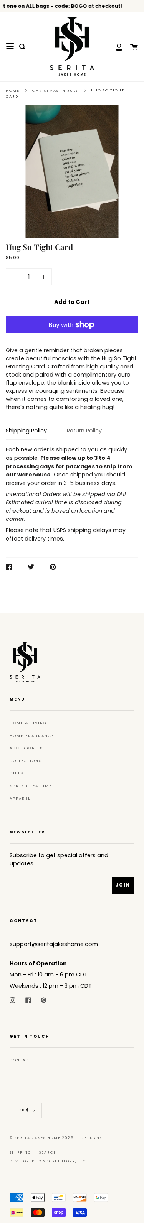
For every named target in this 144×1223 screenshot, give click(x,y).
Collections (26, 760)
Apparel (20, 798)
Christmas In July (55, 90)
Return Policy (84, 430)
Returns (91, 1137)
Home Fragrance (32, 735)
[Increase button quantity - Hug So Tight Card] (42, 276)
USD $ (22, 1110)
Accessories (26, 747)
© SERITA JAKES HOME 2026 (42, 1137)
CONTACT (21, 1060)
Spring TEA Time (31, 785)
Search (48, 1152)
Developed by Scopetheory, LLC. (49, 1161)
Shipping (20, 1152)
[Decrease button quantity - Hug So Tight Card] (15, 276)
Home (13, 90)
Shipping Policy (26, 430)
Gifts (16, 772)
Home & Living (28, 722)
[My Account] (114, 46)
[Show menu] (10, 46)
